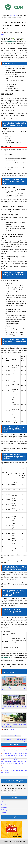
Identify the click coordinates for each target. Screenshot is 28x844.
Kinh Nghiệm (4, 807)
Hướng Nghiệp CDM (14, 7)
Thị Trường (4, 810)
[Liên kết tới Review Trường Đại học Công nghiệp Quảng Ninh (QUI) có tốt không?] (14, 713)
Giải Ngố (12, 729)
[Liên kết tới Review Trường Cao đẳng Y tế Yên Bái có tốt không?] (14, 695)
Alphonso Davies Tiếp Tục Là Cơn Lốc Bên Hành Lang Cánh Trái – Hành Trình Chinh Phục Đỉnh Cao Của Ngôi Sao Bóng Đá (14, 755)
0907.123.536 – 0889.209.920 (8, 793)
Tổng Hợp (3, 812)
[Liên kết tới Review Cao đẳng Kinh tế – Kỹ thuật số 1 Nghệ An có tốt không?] (14, 677)
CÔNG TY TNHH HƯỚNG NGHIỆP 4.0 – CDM (12, 785)
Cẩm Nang (4, 801)
